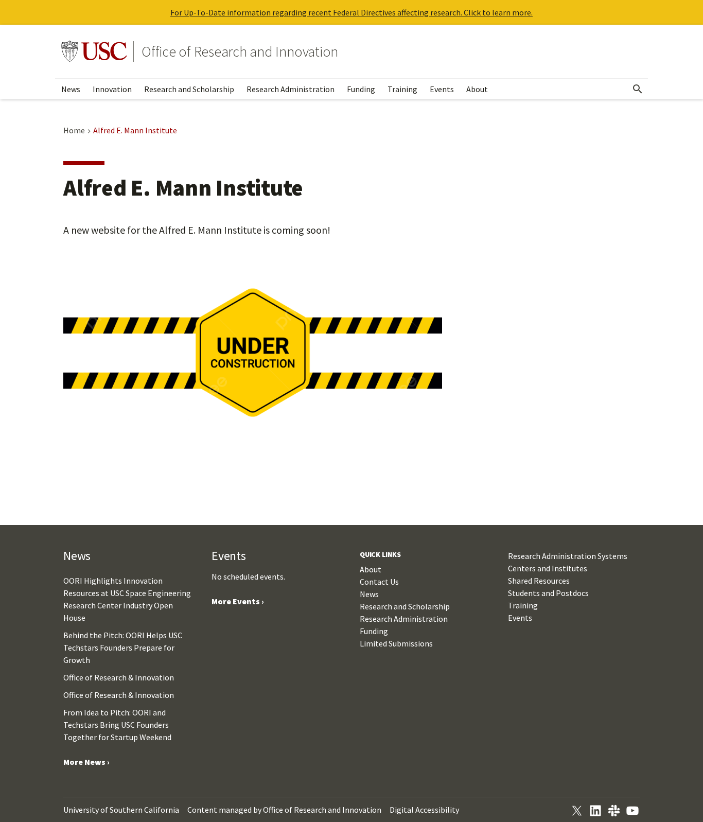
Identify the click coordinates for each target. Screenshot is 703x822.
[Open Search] (637, 89)
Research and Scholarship (189, 89)
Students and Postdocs (548, 593)
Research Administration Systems (567, 556)
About (477, 89)
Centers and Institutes (547, 568)
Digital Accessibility (424, 809)
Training (402, 89)
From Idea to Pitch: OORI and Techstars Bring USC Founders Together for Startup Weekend (117, 724)
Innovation (112, 89)
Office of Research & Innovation (118, 677)
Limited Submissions (396, 643)
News (70, 89)
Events (442, 89)
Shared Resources (539, 580)
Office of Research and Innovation (240, 51)
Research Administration (291, 89)
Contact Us (379, 581)
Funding (361, 89)
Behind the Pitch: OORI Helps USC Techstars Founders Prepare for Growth (122, 647)
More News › (86, 762)
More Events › (238, 601)
